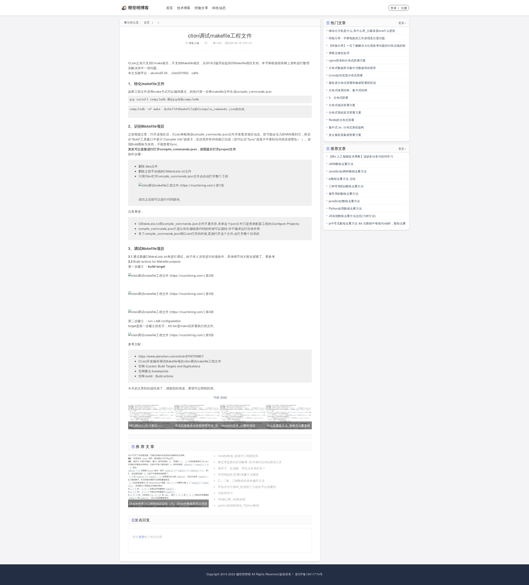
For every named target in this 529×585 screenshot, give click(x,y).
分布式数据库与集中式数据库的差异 (352, 68)
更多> (402, 23)
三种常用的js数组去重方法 (346, 186)
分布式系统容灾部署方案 (345, 112)
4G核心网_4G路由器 (231, 499)
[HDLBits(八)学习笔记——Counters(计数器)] (150, 416)
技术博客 (184, 7)
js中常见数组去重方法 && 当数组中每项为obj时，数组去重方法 (367, 224)
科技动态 (219, 7)
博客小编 (193, 43)
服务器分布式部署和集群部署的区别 (352, 83)
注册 (404, 8)
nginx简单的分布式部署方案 (347, 60)
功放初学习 (225, 493)
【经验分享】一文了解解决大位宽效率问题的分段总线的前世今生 (367, 46)
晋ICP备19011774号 (309, 574)
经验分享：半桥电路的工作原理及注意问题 (357, 38)
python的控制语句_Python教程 (238, 505)
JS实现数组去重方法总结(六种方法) (352, 216)
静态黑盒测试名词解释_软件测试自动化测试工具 (250, 462)
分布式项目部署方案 (342, 105)
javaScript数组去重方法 (344, 201)
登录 (394, 8)
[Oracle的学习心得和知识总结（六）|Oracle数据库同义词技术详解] (168, 480)
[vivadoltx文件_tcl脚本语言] (242, 416)
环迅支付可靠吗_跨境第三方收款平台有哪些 (247, 487)
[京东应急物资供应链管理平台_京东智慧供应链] (196, 416)
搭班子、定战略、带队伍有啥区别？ (241, 468)
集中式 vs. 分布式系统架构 (346, 127)
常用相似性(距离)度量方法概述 (238, 474)
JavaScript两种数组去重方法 (348, 171)
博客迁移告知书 (339, 53)
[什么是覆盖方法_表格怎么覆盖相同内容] (288, 416)
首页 (169, 7)
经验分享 (201, 7)
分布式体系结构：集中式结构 (348, 90)
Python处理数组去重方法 (345, 208)
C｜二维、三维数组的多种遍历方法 (241, 480)
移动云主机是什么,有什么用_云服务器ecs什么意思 (362, 30)
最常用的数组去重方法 (343, 193)
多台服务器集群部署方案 (345, 135)
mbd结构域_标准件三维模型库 (238, 456)
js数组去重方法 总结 (342, 179)
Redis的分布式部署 (341, 120)
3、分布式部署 (338, 97)
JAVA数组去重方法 (341, 164)
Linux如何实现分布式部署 (346, 75)
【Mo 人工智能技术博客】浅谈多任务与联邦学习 (361, 156)
